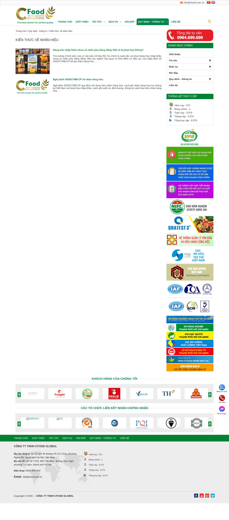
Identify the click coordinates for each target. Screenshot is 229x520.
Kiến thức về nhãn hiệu (60, 31)
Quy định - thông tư (151, 21)
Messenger (221, 413)
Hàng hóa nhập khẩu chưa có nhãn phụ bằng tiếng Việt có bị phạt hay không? (98, 50)
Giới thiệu (82, 21)
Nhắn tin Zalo (222, 391)
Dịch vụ (113, 21)
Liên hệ (175, 21)
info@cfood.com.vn (32, 477)
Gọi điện (222, 402)
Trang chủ (65, 21)
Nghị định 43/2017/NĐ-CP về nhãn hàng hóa (78, 79)
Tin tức (97, 21)
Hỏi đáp (129, 21)
